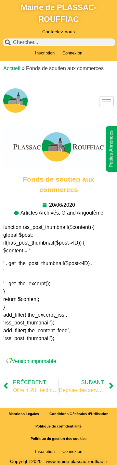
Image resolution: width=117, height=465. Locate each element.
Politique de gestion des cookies (58, 439)
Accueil (11, 68)
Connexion (72, 53)
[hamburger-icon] (106, 101)
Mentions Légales (24, 414)
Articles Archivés (39, 213)
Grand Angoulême (82, 213)
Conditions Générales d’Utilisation (79, 414)
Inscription (45, 53)
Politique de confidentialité (58, 426)
